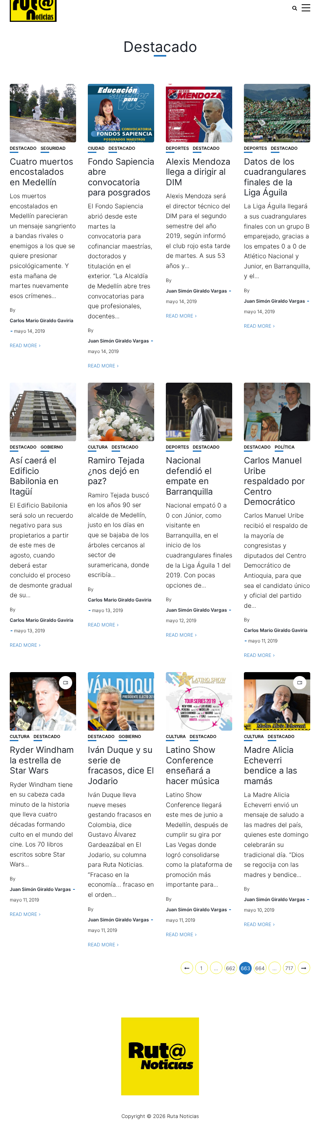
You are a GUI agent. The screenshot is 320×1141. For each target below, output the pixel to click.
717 (289, 968)
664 (260, 968)
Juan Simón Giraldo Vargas (118, 341)
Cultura (98, 447)
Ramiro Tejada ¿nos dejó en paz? (116, 470)
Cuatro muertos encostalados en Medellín (41, 171)
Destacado (23, 148)
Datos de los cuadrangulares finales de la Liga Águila (275, 176)
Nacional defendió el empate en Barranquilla (189, 475)
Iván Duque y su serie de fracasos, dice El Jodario (121, 765)
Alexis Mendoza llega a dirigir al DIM (198, 171)
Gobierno (52, 447)
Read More (23, 345)
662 (230, 968)
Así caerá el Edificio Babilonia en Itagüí (34, 475)
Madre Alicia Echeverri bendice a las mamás (270, 765)
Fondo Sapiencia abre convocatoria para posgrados (121, 176)
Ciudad (96, 148)
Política (285, 447)
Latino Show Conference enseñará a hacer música (192, 765)
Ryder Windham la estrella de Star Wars (42, 760)
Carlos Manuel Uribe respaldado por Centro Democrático (274, 481)
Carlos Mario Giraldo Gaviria (41, 320)
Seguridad (53, 148)
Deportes (177, 148)
